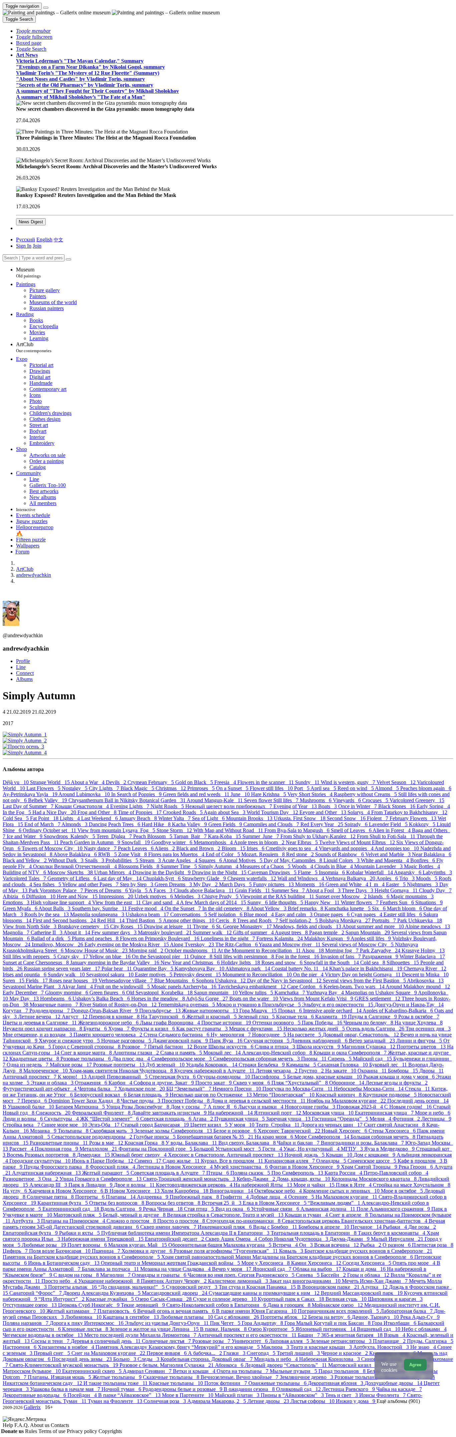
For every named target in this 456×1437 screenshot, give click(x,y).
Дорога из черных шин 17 (332, 1125)
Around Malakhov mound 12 (418, 986)
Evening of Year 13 (295, 806)
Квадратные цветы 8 (34, 1058)
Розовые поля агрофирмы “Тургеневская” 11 (226, 1251)
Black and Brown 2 (199, 848)
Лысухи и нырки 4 (261, 1107)
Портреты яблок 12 (284, 1317)
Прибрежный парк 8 (195, 1197)
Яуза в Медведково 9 (390, 1149)
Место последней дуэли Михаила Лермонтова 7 (141, 1335)
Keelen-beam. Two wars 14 (354, 986)
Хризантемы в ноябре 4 (66, 1347)
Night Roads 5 (168, 806)
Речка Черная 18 (163, 1209)
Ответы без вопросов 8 (117, 1203)
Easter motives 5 (154, 974)
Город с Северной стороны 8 (87, 1046)
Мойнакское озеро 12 (338, 1305)
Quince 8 (202, 956)
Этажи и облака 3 (53, 1083)
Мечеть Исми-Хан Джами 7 (375, 1281)
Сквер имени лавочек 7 (169, 1227)
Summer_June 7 (261, 836)
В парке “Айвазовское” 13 (130, 1395)
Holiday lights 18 (241, 962)
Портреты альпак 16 (73, 1287)
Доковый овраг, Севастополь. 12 (361, 1034)
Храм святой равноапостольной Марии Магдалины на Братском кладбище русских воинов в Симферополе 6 (287, 1257)
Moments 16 (310, 884)
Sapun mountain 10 (216, 992)
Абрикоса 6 (230, 1365)
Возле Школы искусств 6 (224, 1046)
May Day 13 (24, 998)
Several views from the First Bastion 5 (365, 980)
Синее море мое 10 (64, 1125)
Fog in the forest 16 (297, 956)
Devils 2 (117, 782)
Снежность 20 (54, 1113)
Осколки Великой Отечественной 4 (75, 866)
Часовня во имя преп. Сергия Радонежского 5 (242, 1275)
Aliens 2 (165, 848)
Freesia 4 (225, 782)
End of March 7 (42, 824)
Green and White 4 (347, 884)
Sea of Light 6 (209, 818)
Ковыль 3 (291, 1251)
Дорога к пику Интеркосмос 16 (87, 1323)
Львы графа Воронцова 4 (170, 1022)
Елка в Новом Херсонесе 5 (275, 1203)
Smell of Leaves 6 (352, 830)
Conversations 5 (189, 914)
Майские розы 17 (71, 1064)
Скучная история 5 (267, 1040)
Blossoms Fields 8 (139, 866)
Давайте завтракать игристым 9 (170, 1113)
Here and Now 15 (78, 896)
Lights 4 (70, 818)
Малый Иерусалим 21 (398, 1239)
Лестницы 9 (436, 1119)
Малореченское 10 (46, 1070)
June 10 (241, 794)
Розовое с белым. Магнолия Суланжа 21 (167, 1365)
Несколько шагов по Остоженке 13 (211, 1095)
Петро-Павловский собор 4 (396, 1173)
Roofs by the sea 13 (47, 914)
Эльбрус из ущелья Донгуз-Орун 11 (167, 1323)
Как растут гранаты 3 (202, 1028)
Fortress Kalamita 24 (280, 938)
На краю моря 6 (274, 1137)
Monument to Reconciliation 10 (257, 974)
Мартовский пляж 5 (78, 1215)
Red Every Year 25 (322, 824)
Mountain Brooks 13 (250, 818)
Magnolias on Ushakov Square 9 (381, 992)
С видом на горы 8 (76, 1275)
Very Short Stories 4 (310, 794)
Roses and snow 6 (282, 962)
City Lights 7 (105, 788)
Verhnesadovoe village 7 (126, 980)
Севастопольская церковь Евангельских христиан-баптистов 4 (355, 1221)
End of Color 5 (223, 854)
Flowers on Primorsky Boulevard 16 (160, 938)
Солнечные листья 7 (167, 1341)
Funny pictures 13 (274, 884)
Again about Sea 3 (225, 812)
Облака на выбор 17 (318, 1269)
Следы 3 (149, 1359)
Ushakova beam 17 (148, 914)
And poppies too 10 (397, 848)
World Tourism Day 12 (273, 812)
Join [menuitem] (37, 246)
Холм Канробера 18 (185, 1191)
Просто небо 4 (59, 1281)
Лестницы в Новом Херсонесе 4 (175, 1167)
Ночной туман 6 (122, 1389)
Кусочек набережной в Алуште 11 (215, 1070)
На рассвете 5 (304, 1034)
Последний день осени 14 (418, 1101)
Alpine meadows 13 (427, 926)
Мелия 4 (381, 1119)
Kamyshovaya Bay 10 (200, 968)
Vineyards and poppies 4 (347, 848)
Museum (28, 272)
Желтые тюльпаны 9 (117, 1377)
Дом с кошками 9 (375, 1155)
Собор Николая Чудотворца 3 (293, 1239)
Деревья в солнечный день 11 (106, 1341)
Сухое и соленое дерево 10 (225, 1299)
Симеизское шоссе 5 (373, 1161)
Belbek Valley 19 (48, 800)
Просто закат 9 (214, 1083)
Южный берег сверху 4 (139, 1155)
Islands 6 (379, 896)
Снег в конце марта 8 (87, 1052)
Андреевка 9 (153, 1197)
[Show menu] (45, 8)
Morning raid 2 (147, 950)
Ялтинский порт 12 (278, 1113)
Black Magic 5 (138, 788)
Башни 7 (309, 1335)
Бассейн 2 (334, 1275)
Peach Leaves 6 (136, 848)
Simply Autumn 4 (219, 866)
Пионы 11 (314, 1058)
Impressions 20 (117, 896)
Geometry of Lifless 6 (72, 878)
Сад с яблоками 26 (237, 1317)
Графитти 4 (235, 1197)
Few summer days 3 (114, 932)
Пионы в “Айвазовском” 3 (293, 1395)
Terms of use (52, 1431)
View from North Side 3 (30, 926)
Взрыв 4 (395, 1335)
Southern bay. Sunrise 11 (100, 908)
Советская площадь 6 (166, 1119)
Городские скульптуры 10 (40, 1161)
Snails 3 (95, 860)
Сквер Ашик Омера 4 (231, 1239)
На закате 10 (341, 1070)
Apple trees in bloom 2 (260, 842)
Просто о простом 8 (181, 1221)
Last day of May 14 (120, 878)
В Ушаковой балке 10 (29, 1107)
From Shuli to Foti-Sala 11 (387, 836)
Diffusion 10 (41, 896)
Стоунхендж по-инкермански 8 (244, 1221)
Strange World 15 (50, 782)
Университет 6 (250, 1341)
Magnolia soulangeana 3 (98, 914)
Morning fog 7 (342, 950)
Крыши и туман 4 (307, 1215)
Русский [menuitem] (25, 239)
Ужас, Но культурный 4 (312, 1149)
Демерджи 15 (94, 1155)
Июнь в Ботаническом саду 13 (64, 1263)
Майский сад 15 (373, 1058)
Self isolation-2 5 (299, 920)
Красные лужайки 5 (110, 1299)
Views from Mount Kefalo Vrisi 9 (317, 998)
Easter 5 (396, 884)
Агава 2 (203, 1119)
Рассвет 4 (22, 1149)
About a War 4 (88, 782)
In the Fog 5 (17, 812)
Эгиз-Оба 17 (104, 1125)
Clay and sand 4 (161, 902)
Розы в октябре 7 (418, 1016)
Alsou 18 (313, 950)
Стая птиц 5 (199, 1209)
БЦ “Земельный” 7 (189, 1089)
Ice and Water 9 (25, 836)
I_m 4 (378, 884)
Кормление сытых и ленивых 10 (342, 1191)
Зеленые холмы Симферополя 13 (174, 1131)
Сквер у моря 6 (252, 1083)
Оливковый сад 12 (299, 1389)
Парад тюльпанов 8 (342, 1371)
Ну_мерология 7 (231, 1034)
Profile (23, 661)
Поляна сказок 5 (250, 1173)
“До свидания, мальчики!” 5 (132, 1287)
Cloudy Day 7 (435, 890)
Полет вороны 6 (87, 1245)
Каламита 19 (331, 1016)
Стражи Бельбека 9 (262, 1064)
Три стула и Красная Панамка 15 (258, 1287)
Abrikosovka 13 (425, 980)
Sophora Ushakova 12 (221, 980)
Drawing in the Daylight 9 (162, 872)
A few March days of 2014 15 (213, 902)
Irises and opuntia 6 (25, 974)
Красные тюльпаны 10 (176, 1383)
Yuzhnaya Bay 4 (325, 992)
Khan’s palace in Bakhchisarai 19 (366, 968)
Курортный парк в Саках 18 (291, 1299)
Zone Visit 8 (133, 854)
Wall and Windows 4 (301, 878)
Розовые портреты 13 (119, 1064)
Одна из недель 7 (28, 1064)
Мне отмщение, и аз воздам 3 (38, 1034)
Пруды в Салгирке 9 (373, 1016)
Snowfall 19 (136, 842)
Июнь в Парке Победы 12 (103, 1161)
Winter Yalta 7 (175, 818)
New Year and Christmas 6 (191, 962)
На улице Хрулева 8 (419, 1022)
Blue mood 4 (259, 914)
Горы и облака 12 (369, 1275)
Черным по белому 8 (369, 1022)
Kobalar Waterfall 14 (370, 872)
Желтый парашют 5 (106, 1173)
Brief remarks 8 (306, 908)
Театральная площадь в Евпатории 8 (314, 1233)
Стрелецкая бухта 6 (173, 1077)
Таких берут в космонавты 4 (392, 1233)
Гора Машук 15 (258, 1010)
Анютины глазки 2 (136, 1052)
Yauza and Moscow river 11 (290, 944)
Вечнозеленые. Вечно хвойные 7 (240, 1377)
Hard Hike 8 (157, 824)
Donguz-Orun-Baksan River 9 (105, 1010)
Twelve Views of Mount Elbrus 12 (357, 842)
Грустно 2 (312, 1070)
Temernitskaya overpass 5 (187, 1004)
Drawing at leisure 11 (168, 926)
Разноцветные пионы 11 (59, 1143)
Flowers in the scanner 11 (266, 782)
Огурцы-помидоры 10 (224, 1077)
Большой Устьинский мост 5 (228, 1149)
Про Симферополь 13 (297, 1173)
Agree (415, 1364)
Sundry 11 (308, 782)
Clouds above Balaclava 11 (204, 890)
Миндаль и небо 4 (276, 1359)
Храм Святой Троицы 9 (370, 1167)
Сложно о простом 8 (131, 1221)
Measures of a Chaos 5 (266, 866)
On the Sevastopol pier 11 (161, 956)
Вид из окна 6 (233, 1209)
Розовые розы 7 (212, 1341)
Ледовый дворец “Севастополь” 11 (286, 1365)
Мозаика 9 (44, 1131)
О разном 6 (397, 1245)
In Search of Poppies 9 (137, 794)
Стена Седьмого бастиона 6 (177, 1034)
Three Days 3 (358, 890)
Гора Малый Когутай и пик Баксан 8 (328, 1323)
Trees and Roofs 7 (258, 920)
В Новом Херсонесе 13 (132, 1191)
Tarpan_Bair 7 (191, 836)
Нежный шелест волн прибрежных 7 (229, 806)
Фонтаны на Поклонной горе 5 (156, 1149)
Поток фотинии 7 (226, 1383)
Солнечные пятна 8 (51, 1197)
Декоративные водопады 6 (35, 1395)
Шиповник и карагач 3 (395, 1299)
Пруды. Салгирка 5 (430, 1341)
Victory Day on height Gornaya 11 (363, 974)
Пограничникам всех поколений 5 (339, 1311)
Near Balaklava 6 (431, 854)
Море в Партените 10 (188, 1395)
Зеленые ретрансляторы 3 (341, 1341)
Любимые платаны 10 (187, 1317)
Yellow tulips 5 (256, 992)
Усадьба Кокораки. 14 (212, 1064)
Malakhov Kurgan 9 (327, 938)
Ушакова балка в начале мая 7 (65, 1389)
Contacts (60, 1425)
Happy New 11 (322, 902)
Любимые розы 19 (44, 1245)
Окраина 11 (373, 1070)
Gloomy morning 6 (67, 992)
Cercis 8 (226, 920)
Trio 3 (407, 878)
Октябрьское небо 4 (278, 1191)
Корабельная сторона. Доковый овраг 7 (207, 1359)
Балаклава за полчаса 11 (111, 1269)
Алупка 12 (375, 1287)
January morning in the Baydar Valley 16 (115, 962)
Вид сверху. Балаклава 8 (247, 1143)
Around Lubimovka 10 (84, 794)
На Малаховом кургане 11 (347, 1197)
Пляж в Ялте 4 (354, 1185)
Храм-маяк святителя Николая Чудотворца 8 (121, 1070)
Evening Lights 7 (130, 806)
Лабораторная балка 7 (407, 1311)
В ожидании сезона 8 (250, 1389)
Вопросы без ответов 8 (174, 1203)
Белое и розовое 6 (235, 1131)
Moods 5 (427, 878)
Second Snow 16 (347, 818)
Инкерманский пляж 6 (225, 1227)
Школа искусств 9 (318, 1046)
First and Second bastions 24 (65, 920)
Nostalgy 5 (75, 788)
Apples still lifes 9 (371, 938)
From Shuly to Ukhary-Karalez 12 (318, 836)
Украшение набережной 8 (109, 1281)
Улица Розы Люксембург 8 (138, 1107)
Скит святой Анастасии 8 (395, 1125)
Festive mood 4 (146, 908)
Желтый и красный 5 (212, 1016)
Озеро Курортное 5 (271, 1329)
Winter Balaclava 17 (422, 956)
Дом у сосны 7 (189, 1107)
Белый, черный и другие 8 (135, 1215)
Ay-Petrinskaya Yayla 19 (30, 794)
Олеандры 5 (332, 1161)
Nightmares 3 (423, 884)
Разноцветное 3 (22, 1179)
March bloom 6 (405, 908)
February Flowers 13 (414, 818)
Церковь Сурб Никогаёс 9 (89, 1305)
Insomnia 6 (332, 872)
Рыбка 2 (371, 1245)
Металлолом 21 (99, 1149)
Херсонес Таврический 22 (289, 1131)
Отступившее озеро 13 (30, 1305)
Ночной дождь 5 (305, 1155)
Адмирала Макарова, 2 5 (217, 1401)
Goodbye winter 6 (172, 842)
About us (40, 1425)
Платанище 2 (390, 1341)
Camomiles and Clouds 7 (271, 824)
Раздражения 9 (381, 956)
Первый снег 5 (52, 1353)
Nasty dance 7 (101, 848)
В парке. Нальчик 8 (224, 1329)
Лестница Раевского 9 (349, 1389)
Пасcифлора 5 (269, 1077)
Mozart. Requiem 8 (263, 854)
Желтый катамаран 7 (71, 1311)
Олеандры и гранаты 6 (160, 1275)
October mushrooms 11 (191, 950)
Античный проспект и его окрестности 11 (248, 1335)
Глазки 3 (235, 1353)
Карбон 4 (121, 1083)
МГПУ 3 (352, 1149)
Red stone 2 (300, 854)
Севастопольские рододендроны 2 (92, 1137)
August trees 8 (292, 932)
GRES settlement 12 (378, 998)
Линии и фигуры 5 (419, 1040)
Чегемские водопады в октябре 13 (43, 1335)
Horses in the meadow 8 (158, 998)
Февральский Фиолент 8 (102, 1113)
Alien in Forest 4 (392, 830)
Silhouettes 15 (403, 962)
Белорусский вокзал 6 (101, 1095)
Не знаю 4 (423, 1347)
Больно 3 (125, 1359)
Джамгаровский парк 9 (181, 1040)
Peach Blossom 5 (153, 836)
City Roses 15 (127, 926)
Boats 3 (328, 806)
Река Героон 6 (416, 1167)
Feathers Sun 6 (397, 902)
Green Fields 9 (225, 824)
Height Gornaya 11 (397, 890)
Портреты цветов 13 (422, 1046)
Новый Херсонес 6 (345, 1131)
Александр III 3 (48, 1185)
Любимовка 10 (84, 1317)
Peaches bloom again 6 (425, 788)
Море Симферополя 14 (322, 1137)
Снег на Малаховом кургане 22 (109, 1353)
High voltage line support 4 (61, 902)
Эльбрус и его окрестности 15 (338, 1004)
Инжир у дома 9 (356, 1401)
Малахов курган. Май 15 (138, 1245)
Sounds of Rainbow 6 (340, 854)
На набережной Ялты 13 (263, 1185)
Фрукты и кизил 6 (153, 1028)
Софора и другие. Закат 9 (164, 1083)
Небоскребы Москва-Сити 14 (369, 1089)
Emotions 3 (17, 902)
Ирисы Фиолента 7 (383, 1395)
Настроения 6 (20, 1347)
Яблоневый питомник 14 (326, 1329)
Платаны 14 (121, 1197)
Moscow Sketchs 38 (70, 872)
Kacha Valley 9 (190, 824)
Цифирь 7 (16, 1251)
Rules (31, 1431)
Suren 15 (14, 980)
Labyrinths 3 (437, 872)
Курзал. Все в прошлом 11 (232, 1161)
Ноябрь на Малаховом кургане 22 (347, 1101)
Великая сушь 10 (346, 1299)
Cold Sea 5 (16, 818)
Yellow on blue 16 (110, 956)
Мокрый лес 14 (222, 1052)
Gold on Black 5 (194, 782)
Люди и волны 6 (23, 1119)
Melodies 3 (188, 896)
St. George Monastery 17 (244, 926)
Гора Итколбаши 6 (395, 1323)
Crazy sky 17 (73, 956)
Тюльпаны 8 (74, 1131)
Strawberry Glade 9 (204, 878)
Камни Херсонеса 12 (317, 1263)
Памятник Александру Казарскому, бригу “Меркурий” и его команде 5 (178, 1347)
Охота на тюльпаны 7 (243, 1371)
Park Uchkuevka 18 (419, 920)
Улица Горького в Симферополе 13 (101, 1179)
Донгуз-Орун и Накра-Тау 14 (409, 1004)
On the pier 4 (309, 974)
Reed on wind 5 (356, 788)
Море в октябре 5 (402, 1191)
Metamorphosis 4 (214, 842)
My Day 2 (206, 884)
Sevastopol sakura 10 (110, 974)
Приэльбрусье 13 (160, 1010)
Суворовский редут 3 (192, 1287)
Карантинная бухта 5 (63, 1203)
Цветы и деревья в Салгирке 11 (40, 1022)
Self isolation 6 (226, 914)
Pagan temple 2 (327, 932)
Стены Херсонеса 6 (393, 1131)
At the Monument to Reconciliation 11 (259, 950)
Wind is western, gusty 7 (349, 782)
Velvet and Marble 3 (388, 854)
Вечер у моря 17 (232, 1269)
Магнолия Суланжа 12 (369, 1046)
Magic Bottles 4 (422, 866)
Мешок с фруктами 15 (256, 1028)
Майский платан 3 (238, 1395)
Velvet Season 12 (397, 782)
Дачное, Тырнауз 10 (376, 1317)
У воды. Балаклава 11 (192, 1143)
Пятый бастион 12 (171, 1046)
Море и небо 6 (432, 1113)
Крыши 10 (340, 1155)
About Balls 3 (55, 908)
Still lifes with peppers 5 (30, 956)
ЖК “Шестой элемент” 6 (110, 1119)
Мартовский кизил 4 (353, 1365)
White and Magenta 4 (385, 860)
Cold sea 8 (373, 962)
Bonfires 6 (423, 860)
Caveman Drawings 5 (273, 872)
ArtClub (33, 347)
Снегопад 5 (262, 1353)
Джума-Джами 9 (350, 1239)
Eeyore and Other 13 (323, 812)
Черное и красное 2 (345, 1353)
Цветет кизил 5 (209, 1125)
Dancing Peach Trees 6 (115, 824)
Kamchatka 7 (290, 992)
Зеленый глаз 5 (257, 1016)
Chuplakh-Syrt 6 (162, 878)
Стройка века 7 (22, 1125)
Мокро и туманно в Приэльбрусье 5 (259, 1004)
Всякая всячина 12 (337, 1245)
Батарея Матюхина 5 (80, 1107)
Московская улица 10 (328, 1113)
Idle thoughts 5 (286, 902)
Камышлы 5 (301, 1064)
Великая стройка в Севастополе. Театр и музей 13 (226, 1215)
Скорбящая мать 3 (112, 1131)
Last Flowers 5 (44, 788)
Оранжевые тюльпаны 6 (278, 1383)
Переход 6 (34, 1101)
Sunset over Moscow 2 (341, 896)
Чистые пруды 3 (141, 1101)
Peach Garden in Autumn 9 (91, 842)
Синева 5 (308, 1275)
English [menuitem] (44, 239)
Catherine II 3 (47, 932)
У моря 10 (242, 1125)
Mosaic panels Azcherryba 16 (184, 986)
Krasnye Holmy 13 (423, 950)
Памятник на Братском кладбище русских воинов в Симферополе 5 (82, 1257)
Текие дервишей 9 (143, 1305)
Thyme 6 (204, 926)
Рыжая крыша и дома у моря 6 (399, 1077)
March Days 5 (236, 884)
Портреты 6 (90, 1197)
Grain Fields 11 (253, 890)
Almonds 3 (75, 824)
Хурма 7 (119, 1028)
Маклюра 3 (275, 1347)
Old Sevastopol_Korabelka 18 (160, 992)
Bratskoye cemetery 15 (84, 926)
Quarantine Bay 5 (154, 968)
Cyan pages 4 (367, 914)
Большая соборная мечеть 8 (384, 1137)
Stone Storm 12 (175, 830)
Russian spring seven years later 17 (62, 968)
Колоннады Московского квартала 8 (374, 1179)
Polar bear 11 (117, 968)
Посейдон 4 (82, 1395)
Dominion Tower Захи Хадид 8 (84, 1101)
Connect (25, 673)
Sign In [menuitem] (23, 246)
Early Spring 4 (433, 806)
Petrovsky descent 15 (198, 974)
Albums (24, 679)
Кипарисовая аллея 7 (290, 1161)
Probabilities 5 (122, 860)
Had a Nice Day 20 (54, 812)
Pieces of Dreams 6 (106, 890)
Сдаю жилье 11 (182, 1161)
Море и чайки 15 (314, 1185)
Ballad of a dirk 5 (51, 938)
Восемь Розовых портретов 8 (42, 1155)
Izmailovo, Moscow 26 (58, 944)
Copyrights (110, 1431)
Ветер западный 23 (372, 1040)
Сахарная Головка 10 (343, 1064)
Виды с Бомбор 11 (275, 1227)
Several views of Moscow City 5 (358, 944)
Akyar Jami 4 (78, 986)
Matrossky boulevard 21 (165, 932)
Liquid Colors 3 (342, 860)
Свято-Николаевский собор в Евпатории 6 (216, 1305)
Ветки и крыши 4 (195, 1371)
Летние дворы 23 (268, 1401)
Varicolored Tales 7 (25, 878)
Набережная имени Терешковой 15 (103, 1239)
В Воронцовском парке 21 (329, 1287)
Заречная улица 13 (289, 1119)
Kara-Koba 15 (225, 836)
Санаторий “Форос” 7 (36, 1293)
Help (8, 1425)
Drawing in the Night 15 (220, 872)
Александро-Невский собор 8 (277, 1052)
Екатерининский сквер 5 (92, 1371)
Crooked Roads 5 (183, 812)
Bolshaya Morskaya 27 (345, 920)
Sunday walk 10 (67, 974)
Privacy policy (82, 1431)
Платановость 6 (117, 1311)
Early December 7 (24, 992)
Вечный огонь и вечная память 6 (176, 1311)
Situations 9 (429, 902)
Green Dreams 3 (174, 884)
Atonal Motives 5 (243, 860)
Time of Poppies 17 (140, 812)
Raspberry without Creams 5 (366, 794)
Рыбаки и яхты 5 (80, 1233)
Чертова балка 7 (98, 1089)
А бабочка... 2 (205, 1353)
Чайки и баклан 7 (299, 1143)
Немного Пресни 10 (237, 1089)
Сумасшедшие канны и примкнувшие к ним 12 (265, 1293)
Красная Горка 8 (145, 1143)
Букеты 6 (95, 1028)
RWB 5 (108, 854)
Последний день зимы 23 (82, 1359)
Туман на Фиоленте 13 (116, 1401)
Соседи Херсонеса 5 (368, 1263)
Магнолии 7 (116, 1275)
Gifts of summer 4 (254, 932)
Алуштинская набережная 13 (47, 1173)
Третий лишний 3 (299, 1353)
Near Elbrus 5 (302, 842)
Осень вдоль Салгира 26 (376, 1028)
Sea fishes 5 (47, 884)
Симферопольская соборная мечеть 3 (257, 1058)
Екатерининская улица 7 (385, 1113)
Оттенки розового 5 (277, 1022)
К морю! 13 (73, 1077)
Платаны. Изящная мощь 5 (60, 1377)
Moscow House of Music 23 (97, 950)
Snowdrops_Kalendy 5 (70, 836)
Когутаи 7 (16, 1010)
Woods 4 (303, 866)
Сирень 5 (340, 1058)
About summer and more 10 (373, 926)
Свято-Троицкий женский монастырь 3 (190, 1179)
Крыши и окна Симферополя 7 (350, 1052)
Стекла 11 (418, 1089)
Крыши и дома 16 (365, 1269)
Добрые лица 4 (269, 1197)
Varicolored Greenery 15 (417, 800)
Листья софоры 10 (313, 1401)
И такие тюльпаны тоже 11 (116, 1383)
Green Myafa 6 (20, 908)
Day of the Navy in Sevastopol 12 (285, 980)
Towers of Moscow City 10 (53, 848)
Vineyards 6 (347, 800)
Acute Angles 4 (180, 860)
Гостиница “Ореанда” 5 (341, 1119)
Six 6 (379, 908)
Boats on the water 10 (254, 998)
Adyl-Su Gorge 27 (207, 998)
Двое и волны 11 (135, 1185)
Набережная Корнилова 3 (330, 1359)
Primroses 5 (201, 788)
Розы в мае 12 (107, 1143)
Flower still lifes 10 (272, 788)
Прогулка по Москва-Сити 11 (298, 1089)
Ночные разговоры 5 (127, 1040)
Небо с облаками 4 (424, 1329)
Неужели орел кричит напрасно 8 (43, 1028)
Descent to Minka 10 (425, 974)
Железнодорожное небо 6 (109, 1022)
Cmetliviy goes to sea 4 (292, 848)
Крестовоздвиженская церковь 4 (195, 1185)
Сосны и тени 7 (51, 1341)
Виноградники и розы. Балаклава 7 (363, 1143)
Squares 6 (211, 860)
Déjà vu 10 (16, 782)
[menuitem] (58, 239)
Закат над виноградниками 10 (305, 1281)
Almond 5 (387, 788)
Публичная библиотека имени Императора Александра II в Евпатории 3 (186, 1233)
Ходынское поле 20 (142, 1089)
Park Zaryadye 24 (381, 950)
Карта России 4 (344, 1173)
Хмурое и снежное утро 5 (70, 1040)
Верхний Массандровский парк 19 (362, 1293)
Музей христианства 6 (241, 1167)
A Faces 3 (161, 890)
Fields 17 (37, 980)
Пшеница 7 (107, 1251)
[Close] (68, 259)
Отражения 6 (91, 1083)
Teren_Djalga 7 (114, 836)
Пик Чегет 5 (226, 1323)
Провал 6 (290, 1010)
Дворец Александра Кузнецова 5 (102, 1293)
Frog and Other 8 (97, 812)
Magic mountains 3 (412, 896)
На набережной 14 (231, 1113)
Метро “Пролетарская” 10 (284, 1095)
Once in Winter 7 (358, 806)
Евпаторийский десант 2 (175, 1239)
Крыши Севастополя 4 (82, 806)
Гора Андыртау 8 (263, 1323)
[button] (33, 31)
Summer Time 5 (179, 866)
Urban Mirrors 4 (113, 872)
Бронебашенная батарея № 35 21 (216, 1137)
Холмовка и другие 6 (148, 1251)
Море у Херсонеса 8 (266, 1263)
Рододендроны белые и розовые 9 (183, 1389)
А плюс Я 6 (223, 1107)
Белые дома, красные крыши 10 (325, 1077)
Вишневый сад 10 (379, 1329)
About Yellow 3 (269, 908)
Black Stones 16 (397, 806)
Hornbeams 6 (56, 998)
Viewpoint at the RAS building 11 (277, 896)
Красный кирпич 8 (339, 1095)
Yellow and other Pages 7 (91, 884)
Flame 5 (308, 872)
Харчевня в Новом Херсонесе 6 (66, 1191)
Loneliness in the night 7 (228, 938)
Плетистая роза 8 (432, 1245)
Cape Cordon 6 (305, 986)
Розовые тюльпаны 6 (86, 1058)
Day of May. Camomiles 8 (293, 860)
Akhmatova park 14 (248, 968)
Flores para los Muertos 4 (177, 854)
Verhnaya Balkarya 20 (350, 878)
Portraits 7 (384, 920)
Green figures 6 (107, 992)
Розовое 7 (135, 1046)
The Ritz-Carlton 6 (237, 944)
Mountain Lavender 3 (379, 866)
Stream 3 (151, 860)
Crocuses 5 (376, 800)
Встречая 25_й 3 (222, 1203)
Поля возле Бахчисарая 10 (60, 1251)
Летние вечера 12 (40, 1016)
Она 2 (50, 1179)
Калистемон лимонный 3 (238, 1281)
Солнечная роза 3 (165, 1401)
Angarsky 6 (408, 872)
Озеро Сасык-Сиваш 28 (164, 1299)
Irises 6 (256, 848)
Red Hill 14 (111, 920)
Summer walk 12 (213, 932)
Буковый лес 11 (388, 1064)
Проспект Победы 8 (186, 1101)
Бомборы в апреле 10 (324, 1227)
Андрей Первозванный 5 (118, 1077)
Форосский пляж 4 (113, 1167)
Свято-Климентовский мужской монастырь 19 (64, 1365)
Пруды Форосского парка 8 (57, 1167)
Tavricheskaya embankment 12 (252, 986)
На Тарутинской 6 (163, 1016)
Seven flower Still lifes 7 (272, 800)
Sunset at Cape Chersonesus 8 (36, 962)
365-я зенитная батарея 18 (352, 1335)
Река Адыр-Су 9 (420, 1317)
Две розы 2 (422, 1227)
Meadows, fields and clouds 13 (307, 926)
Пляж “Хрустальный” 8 (300, 1083)
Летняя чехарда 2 (277, 1070)
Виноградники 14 (232, 1191)
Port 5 (302, 788)
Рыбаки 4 (395, 1227)
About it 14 (77, 932)
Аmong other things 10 (189, 920)
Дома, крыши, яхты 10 (303, 1179)
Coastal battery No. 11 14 (300, 968)
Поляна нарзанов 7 (26, 1323)
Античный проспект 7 (30, 1077)
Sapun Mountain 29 (368, 932)
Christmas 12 (171, 788)
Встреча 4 (286, 1245)
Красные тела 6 (295, 1016)
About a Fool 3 (324, 890)
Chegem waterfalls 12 (252, 878)
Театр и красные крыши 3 (321, 1347)
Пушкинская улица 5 (240, 1119)
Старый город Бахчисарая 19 (155, 1125)
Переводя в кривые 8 (115, 1016)
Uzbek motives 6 (154, 896)
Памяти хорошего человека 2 (108, 1034)
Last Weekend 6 (100, 818)
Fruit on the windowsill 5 (122, 986)
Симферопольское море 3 (182, 1058)
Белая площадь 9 (149, 1095)
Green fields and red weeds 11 (197, 794)
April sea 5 (323, 788)
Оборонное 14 (347, 1083)
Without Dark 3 (66, 860)
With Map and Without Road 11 (228, 830)
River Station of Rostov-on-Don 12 (118, 1004)
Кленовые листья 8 (85, 1329)
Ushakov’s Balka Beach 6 (101, 998)
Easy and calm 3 (294, 914)
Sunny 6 (258, 902)
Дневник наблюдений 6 (320, 1040)
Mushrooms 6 (316, 800)
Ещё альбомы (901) (398, 1401)
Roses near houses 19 (73, 980)
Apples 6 (387, 878)
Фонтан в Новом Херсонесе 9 (305, 1167)
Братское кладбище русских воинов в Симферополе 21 (368, 1251)
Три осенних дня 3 (428, 1028)
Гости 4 (272, 1149)
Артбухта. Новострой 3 (381, 1347)
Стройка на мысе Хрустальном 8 (411, 1185)
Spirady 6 (357, 824)
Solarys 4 (359, 812)
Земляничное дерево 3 (307, 1377)
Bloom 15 (234, 848)
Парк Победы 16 (323, 1022)
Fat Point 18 (45, 818)
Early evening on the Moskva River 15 (127, 944)
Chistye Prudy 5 (221, 896)
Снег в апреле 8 (349, 1215)
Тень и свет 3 (342, 1395)
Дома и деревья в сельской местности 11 (259, 1101)
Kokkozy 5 (423, 824)
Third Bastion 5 (144, 920)
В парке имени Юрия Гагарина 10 (257, 1311)
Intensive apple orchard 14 (333, 1010)
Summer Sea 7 (288, 890)
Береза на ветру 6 (330, 1317)
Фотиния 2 (407, 1119)
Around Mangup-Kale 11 (215, 800)
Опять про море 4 (415, 1263)
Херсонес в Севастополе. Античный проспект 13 (226, 1155)
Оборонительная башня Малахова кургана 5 (220, 1245)
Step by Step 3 (137, 884)
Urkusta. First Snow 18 (300, 818)
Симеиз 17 (149, 1161)
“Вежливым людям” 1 (335, 1203)
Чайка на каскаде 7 (399, 1389)
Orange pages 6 (332, 914)
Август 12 (75, 1016)
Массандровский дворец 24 (175, 1293)
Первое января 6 (167, 1353)
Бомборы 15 (403, 1070)
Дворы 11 (431, 1070)
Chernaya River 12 (425, 968)
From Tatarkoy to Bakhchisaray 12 (409, 812)
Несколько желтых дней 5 (314, 1028)
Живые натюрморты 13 (210, 1010)
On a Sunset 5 (233, 788)
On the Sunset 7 (183, 908)
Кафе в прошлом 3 (421, 1161)
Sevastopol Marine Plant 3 (32, 986)
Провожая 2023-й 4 (360, 1107)
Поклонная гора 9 (57, 1149)
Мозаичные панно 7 (54, 1004)
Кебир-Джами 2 (256, 1179)
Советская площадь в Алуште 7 (168, 1173)
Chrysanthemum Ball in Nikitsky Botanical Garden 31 (127, 800)
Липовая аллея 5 (289, 1341)
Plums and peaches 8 (96, 938)
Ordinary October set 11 (50, 830)
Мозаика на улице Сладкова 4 (176, 1269)
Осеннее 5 (301, 1197)
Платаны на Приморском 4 (73, 1221)
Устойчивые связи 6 (275, 1209)
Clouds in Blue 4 (334, 866)
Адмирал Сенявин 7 (148, 1371)
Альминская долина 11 (328, 1209)
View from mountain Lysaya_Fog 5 (117, 830)
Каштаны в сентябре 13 (131, 1317)
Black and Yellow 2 (25, 860)
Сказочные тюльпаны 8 (172, 1377)
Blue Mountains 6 (175, 980)
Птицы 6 (218, 1173)
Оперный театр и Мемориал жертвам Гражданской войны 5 (171, 1263)
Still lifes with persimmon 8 (244, 956)
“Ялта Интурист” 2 (62, 1299)
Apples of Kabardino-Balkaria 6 (398, 1010)
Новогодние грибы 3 (310, 1107)
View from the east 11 (117, 902)
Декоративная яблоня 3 (336, 1383)
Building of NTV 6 (25, 872)
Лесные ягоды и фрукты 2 (397, 1083)
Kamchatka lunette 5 (348, 908)
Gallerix (32, 1407)
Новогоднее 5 (269, 1034)
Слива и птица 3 (275, 1046)
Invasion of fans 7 (341, 956)
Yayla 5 (139, 890)
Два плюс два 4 (131, 1058)
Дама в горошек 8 (289, 1305)
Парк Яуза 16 (226, 1040)
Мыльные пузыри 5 (294, 1371)
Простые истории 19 (226, 1022)
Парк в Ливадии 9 (91, 1185)
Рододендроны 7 (50, 1010)
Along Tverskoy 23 (192, 944)
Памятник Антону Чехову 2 (174, 1281)
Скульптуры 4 (62, 1119)
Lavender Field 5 (389, 824)
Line (21, 667)
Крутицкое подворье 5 (390, 1095)
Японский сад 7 (273, 1269)
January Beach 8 (138, 818)
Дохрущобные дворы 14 (394, 1383)
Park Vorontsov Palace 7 (56, 890)
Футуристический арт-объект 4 (40, 1089)
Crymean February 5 (151, 782)
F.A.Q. (22, 1425)
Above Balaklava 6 (75, 854)
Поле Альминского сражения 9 (394, 1209)
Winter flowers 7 (360, 902)
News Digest (31, 221)
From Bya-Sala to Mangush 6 (297, 830)
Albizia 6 (14, 896)
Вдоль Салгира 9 (121, 1209)
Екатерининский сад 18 (71, 1209)
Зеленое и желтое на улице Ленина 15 (154, 1329)
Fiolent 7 (378, 818)
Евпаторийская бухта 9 (31, 1233)
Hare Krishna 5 (269, 794)
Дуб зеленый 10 (166, 1064)
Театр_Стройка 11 (278, 1125)
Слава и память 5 (181, 1052)
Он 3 (306, 1245)
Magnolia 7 (17, 932)
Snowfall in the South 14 (332, 962)
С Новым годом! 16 (408, 1107)
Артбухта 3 (26, 1221)
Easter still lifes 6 (403, 914)
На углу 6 (15, 1191)
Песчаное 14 (367, 1227)
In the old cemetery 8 (226, 908)
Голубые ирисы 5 (155, 1137)
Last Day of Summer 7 (29, 806)
